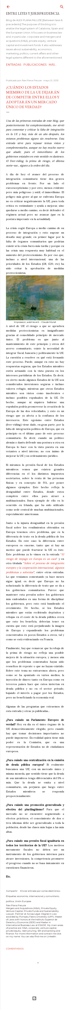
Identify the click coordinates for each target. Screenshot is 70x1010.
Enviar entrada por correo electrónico (40, 890)
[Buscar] (62, 6)
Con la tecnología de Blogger (35, 998)
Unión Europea (23, 901)
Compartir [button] (12, 890)
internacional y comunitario (44, 896)
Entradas (13, 64)
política (10, 901)
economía (22, 896)
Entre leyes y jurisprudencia (32, 13)
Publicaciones (35, 64)
